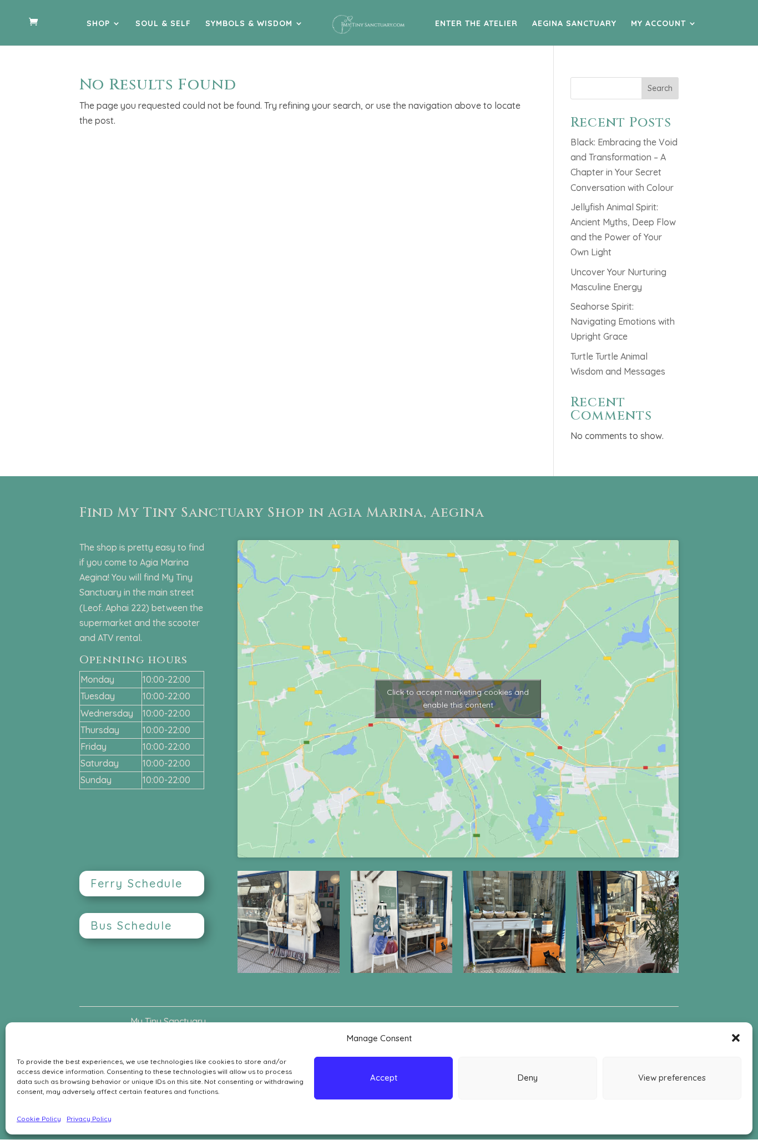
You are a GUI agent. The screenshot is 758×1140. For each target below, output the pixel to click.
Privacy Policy (89, 1118)
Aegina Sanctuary (574, 23)
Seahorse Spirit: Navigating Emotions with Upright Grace (622, 321)
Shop (98, 23)
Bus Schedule (131, 925)
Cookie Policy (39, 1118)
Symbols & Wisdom (248, 23)
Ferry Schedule (136, 883)
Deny (528, 1077)
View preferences (672, 1077)
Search (660, 88)
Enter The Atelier (476, 23)
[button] (735, 1037)
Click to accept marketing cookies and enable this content (458, 698)
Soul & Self (163, 23)
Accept (383, 1077)
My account (658, 23)
